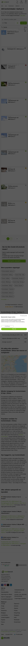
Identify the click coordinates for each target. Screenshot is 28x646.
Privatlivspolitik (23, 315)
